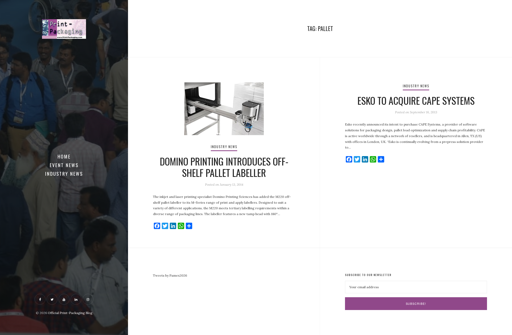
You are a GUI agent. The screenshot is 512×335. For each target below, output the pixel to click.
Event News (64, 164)
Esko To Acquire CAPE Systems (416, 100)
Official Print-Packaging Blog (70, 313)
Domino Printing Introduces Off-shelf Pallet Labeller (224, 167)
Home (64, 156)
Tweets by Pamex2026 (170, 275)
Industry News (64, 173)
